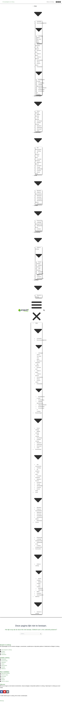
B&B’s (38, 275)
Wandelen (39, 190)
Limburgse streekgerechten (38, 223)
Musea (38, 61)
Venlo (38, 130)
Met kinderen (37, 48)
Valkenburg (39, 127)
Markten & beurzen (38, 163)
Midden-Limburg (37, 115)
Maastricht (39, 125)
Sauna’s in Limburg (38, 296)
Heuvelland (39, 121)
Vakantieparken (40, 278)
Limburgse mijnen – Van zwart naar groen (40, 39)
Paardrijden (39, 198)
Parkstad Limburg (38, 123)
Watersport (39, 195)
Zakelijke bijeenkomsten (40, 85)
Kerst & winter (37, 173)
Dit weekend (37, 153)
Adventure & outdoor (38, 201)
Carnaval (39, 170)
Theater (38, 167)
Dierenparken (40, 60)
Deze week (37, 156)
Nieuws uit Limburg (50, 1)
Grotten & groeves (38, 57)
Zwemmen (39, 197)
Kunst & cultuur (37, 64)
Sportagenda (39, 168)
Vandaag (39, 151)
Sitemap (2, 700)
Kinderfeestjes (41, 89)
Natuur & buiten (38, 54)
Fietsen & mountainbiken (38, 193)
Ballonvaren (39, 203)
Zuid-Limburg (37, 118)
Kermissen (39, 165)
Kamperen (39, 276)
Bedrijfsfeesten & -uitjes (41, 80)
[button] (36, 310)
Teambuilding (41, 82)
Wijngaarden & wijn (38, 226)
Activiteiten (39, 21)
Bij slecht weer (38, 51)
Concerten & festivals (38, 160)
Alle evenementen (38, 148)
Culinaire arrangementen (38, 229)
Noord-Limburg (37, 112)
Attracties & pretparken (38, 45)
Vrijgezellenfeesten (42, 87)
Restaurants (39, 220)
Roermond (39, 129)
